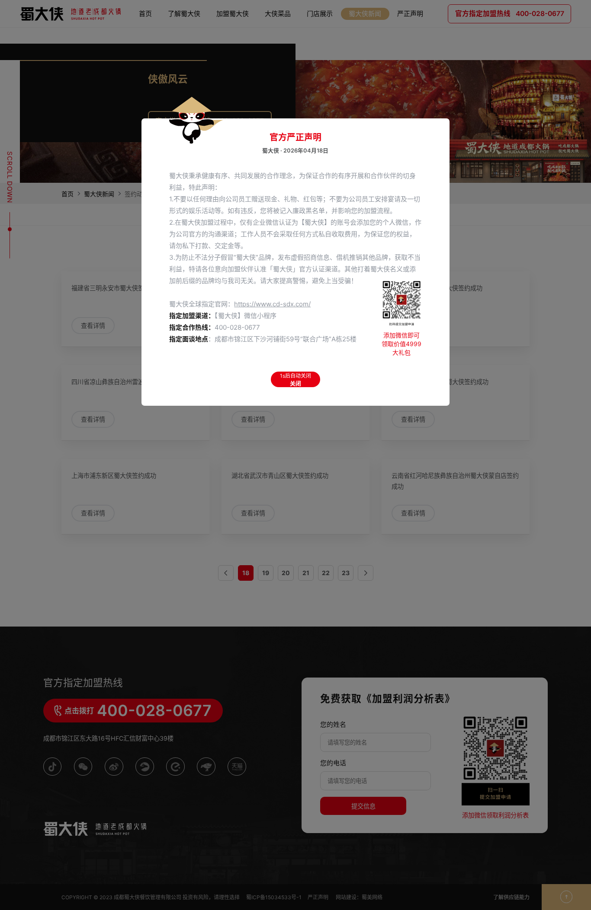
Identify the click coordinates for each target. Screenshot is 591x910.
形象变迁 (319, 37)
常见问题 (232, 79)
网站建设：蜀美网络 (359, 897)
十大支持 (232, 58)
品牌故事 (184, 27)
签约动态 (365, 48)
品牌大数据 (365, 27)
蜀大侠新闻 (99, 193)
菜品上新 (277, 58)
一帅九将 (277, 48)
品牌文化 (184, 37)
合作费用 (232, 37)
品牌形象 (184, 58)
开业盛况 (319, 58)
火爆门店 (319, 27)
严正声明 (319, 897)
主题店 (320, 48)
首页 (67, 193)
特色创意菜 (278, 27)
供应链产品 (233, 89)
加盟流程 (232, 48)
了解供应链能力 (511, 897)
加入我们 (184, 69)
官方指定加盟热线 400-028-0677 (209, 121)
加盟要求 (232, 27)
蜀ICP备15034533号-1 (274, 897)
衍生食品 (277, 69)
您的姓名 (333, 724)
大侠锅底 (277, 37)
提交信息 (363, 806)
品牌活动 (184, 48)
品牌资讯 (365, 37)
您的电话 (333, 763)
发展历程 (184, 79)
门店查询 (319, 69)
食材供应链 (233, 69)
